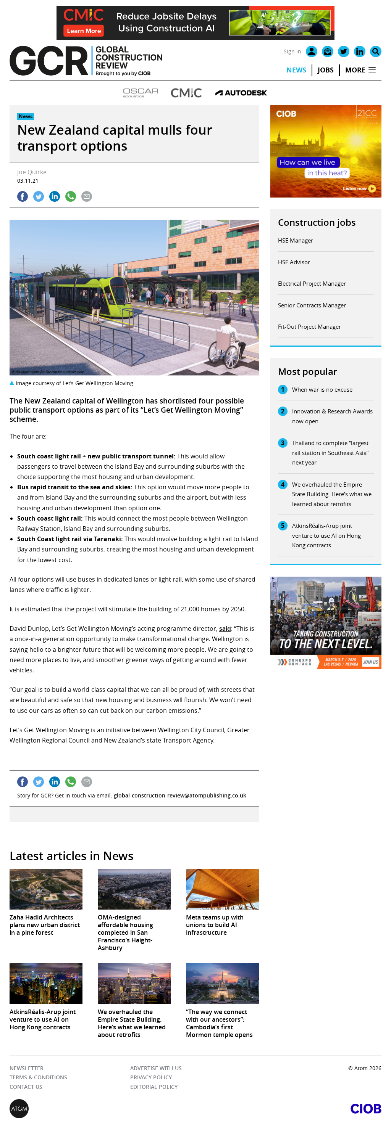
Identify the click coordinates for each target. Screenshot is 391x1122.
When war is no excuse (322, 389)
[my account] (311, 51)
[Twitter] (343, 51)
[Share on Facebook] (22, 196)
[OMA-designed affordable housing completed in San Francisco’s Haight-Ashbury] (134, 889)
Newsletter (27, 1068)
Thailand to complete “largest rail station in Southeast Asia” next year (330, 452)
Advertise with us (156, 1068)
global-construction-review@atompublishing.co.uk (180, 795)
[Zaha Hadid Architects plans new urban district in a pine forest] (46, 889)
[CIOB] (288, 1109)
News (296, 70)
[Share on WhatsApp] (70, 196)
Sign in (292, 51)
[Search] (375, 51)
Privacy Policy (151, 1077)
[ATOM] (103, 1108)
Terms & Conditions (38, 1077)
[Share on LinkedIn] (54, 196)
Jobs (326, 70)
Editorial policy (154, 1086)
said (225, 628)
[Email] (327, 51)
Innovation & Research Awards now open (332, 416)
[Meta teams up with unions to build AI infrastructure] (222, 889)
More (355, 70)
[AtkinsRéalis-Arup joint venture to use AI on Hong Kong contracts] (46, 983)
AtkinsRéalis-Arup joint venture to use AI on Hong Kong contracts (326, 535)
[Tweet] (38, 196)
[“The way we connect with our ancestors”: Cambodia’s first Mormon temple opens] (222, 983)
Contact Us (26, 1086)
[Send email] (86, 196)
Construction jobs (317, 222)
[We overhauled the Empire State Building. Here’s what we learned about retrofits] (134, 983)
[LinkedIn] (359, 51)
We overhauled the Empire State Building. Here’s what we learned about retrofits (332, 494)
